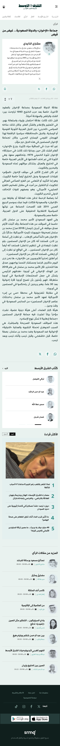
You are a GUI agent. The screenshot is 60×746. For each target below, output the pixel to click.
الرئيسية (55, 14)
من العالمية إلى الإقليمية (33, 603)
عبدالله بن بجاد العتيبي (38, 652)
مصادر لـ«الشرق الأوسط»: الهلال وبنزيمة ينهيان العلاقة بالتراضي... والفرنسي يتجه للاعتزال (29, 494)
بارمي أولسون (40, 625)
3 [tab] (22, 422)
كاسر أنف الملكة (36, 588)
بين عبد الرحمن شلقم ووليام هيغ (29, 633)
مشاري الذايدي (40, 562)
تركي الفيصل (38, 376)
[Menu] (57, 5)
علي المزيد (42, 607)
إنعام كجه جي (41, 592)
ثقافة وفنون (6, 14)
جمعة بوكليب (40, 637)
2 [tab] (30, 422)
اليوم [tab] (12, 432)
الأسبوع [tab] (6, 432)
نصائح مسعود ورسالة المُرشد (31, 558)
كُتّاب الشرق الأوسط (46, 366)
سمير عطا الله (38, 402)
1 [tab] (38, 422)
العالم (32, 14)
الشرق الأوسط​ (43, 14)
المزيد (6, 366)
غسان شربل (39, 414)
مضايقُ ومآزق (38, 573)
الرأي (25, 14)
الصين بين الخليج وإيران (33, 663)
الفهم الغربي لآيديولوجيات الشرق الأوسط (25, 648)
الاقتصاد (17, 14)
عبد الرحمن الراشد (36, 389)
